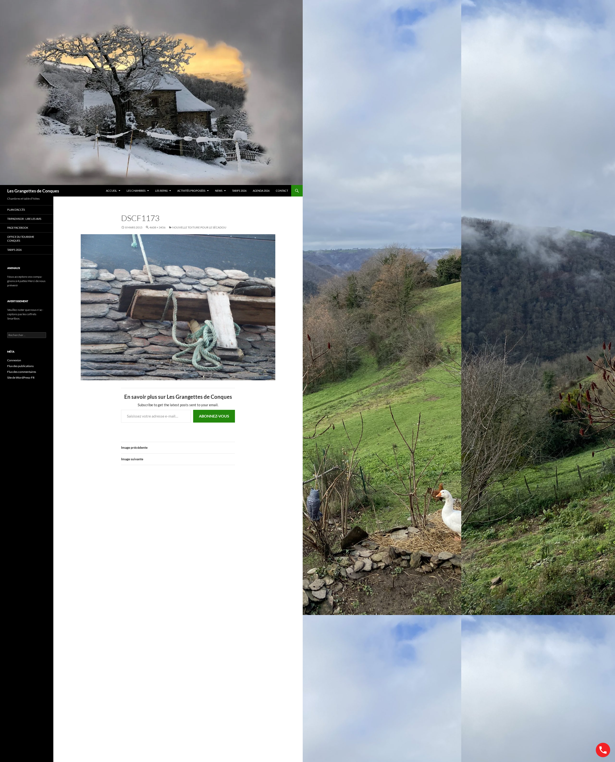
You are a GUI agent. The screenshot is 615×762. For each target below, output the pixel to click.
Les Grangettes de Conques (33, 190)
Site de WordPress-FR (21, 377)
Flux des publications (20, 366)
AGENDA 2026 (261, 190)
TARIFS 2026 (239, 190)
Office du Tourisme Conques (20, 238)
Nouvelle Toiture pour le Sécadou (199, 227)
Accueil (111, 190)
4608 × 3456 (157, 227)
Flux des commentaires (21, 372)
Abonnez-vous (214, 416)
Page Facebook (17, 227)
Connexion (14, 360)
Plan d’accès (16, 209)
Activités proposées (191, 190)
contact (282, 190)
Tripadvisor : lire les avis (24, 218)
